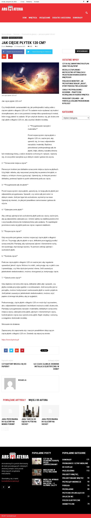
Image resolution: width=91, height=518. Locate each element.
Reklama (29, 2)
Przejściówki (68, 471)
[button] (86, 13)
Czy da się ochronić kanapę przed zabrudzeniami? (51, 462)
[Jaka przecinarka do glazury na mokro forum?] (10, 411)
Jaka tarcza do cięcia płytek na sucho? (29, 421)
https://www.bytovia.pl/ (10, 340)
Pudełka (66, 485)
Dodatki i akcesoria (61, 17)
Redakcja (9, 46)
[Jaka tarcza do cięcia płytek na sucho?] (30, 411)
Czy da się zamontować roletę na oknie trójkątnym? (75, 65)
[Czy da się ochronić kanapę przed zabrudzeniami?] (36, 461)
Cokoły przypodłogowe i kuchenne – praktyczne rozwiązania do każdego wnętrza (75, 92)
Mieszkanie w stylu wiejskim (50, 471)
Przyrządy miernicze (71, 482)
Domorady (78, 17)
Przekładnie (67, 489)
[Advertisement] (45, 27)
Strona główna (6, 34)
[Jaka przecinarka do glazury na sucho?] (50, 411)
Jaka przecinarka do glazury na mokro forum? (10, 421)
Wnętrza (33, 17)
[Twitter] (87, 1)
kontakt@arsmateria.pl (10, 481)
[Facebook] (83, 1)
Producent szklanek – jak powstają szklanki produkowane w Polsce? (75, 100)
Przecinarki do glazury (15, 37)
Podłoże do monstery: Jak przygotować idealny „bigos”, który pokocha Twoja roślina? (74, 83)
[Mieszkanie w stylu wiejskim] (36, 472)
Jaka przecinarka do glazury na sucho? (50, 421)
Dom (25, 17)
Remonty (4, 37)
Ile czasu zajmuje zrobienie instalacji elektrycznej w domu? (46, 366)
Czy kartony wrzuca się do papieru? (14, 365)
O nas (22, 2)
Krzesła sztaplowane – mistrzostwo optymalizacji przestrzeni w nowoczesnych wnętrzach (74, 73)
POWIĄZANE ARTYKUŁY (14, 400)
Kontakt (36, 2)
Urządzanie (44, 17)
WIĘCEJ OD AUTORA (38, 400)
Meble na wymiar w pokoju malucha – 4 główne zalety (50, 482)
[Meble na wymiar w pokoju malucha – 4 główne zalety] (36, 482)
